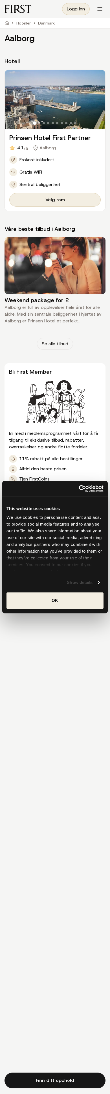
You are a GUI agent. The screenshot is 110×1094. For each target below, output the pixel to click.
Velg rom (55, 200)
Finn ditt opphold (55, 1080)
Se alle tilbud (55, 344)
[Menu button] (99, 9)
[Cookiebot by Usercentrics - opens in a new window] (79, 488)
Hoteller (23, 23)
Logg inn (76, 9)
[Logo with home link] (18, 9)
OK (55, 600)
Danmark (46, 23)
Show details (80, 582)
